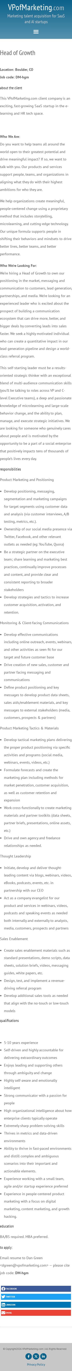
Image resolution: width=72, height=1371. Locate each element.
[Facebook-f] (28, 1356)
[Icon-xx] (36, 1356)
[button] (36, 31)
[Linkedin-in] (43, 1356)
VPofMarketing (36, 7)
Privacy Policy (36, 1364)
